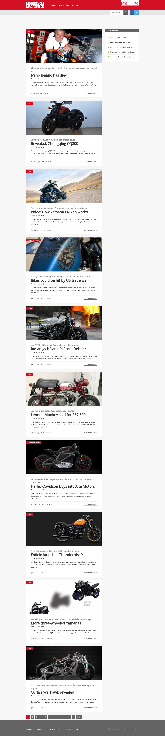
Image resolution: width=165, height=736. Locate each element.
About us (75, 5)
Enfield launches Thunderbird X (57, 554)
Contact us (30, 729)
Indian (30, 309)
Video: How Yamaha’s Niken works (59, 212)
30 (64, 717)
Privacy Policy (68, 729)
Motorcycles (63, 5)
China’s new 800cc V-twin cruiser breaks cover (53, 139)
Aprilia (30, 32)
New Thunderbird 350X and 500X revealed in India (55, 551)
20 (59, 717)
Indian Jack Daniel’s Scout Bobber (58, 348)
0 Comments (46, 93)
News (53, 5)
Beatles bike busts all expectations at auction (53, 411)
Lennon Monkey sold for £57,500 (58, 414)
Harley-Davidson (34, 240)
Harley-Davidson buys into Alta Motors (63, 486)
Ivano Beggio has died (49, 75)
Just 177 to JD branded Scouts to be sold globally (54, 345)
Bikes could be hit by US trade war (59, 280)
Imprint (77, 729)
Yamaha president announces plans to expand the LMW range (61, 619)
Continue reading (90, 93)
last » (79, 717)
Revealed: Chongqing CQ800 (54, 143)
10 (54, 717)
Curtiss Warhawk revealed (52, 692)
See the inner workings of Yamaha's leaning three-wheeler (59, 208)
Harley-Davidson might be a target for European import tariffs (61, 276)
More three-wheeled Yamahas (56, 623)
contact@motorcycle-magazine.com (49, 729)
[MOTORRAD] (130, 3)
